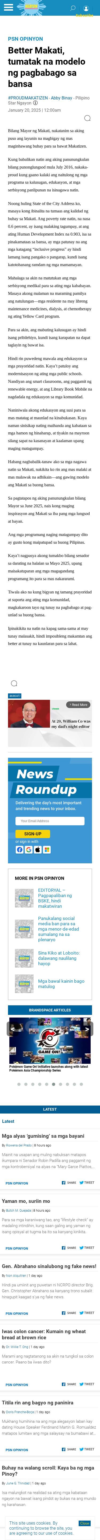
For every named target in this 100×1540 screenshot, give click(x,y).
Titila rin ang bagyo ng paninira (37, 1403)
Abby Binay (61, 98)
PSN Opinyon (25, 39)
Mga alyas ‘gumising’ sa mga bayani (43, 1136)
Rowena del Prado (19, 1145)
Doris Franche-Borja (20, 1412)
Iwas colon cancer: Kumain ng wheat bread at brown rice (44, 1334)
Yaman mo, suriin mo (26, 1201)
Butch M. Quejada (18, 1210)
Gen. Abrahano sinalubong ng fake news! (49, 1266)
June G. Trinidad (18, 1483)
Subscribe (84, 15)
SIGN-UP (32, 833)
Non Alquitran (16, 1276)
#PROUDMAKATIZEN (28, 98)
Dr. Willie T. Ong (17, 1347)
